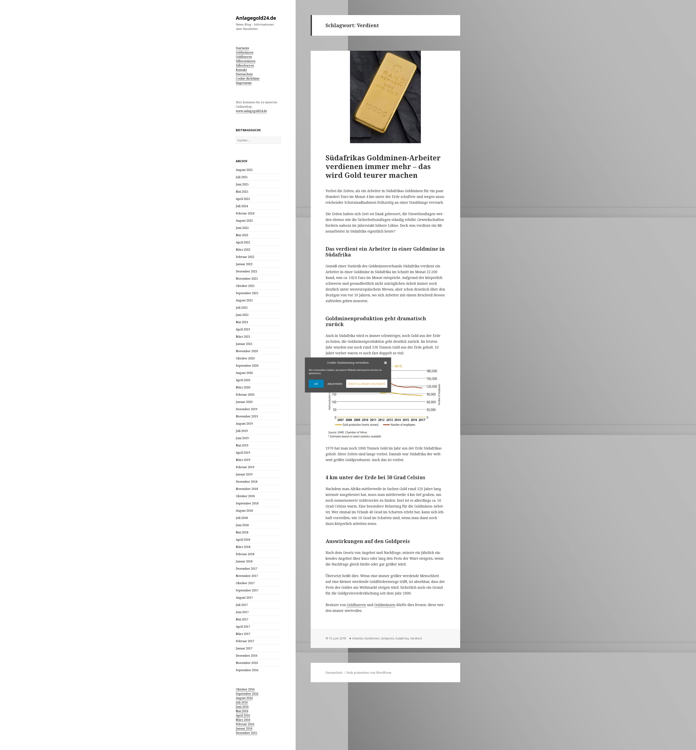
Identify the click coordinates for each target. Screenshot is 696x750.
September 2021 (247, 293)
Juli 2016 (242, 702)
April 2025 (243, 199)
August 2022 (244, 221)
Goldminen (371, 638)
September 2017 (247, 590)
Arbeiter (357, 638)
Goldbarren (244, 57)
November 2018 (247, 489)
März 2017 (243, 634)
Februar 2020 (245, 395)
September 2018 (247, 503)
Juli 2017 (242, 605)
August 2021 (244, 300)
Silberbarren (245, 65)
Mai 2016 (242, 711)
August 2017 (244, 598)
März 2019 (243, 460)
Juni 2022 (242, 228)
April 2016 (243, 715)
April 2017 (243, 627)
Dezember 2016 (246, 656)
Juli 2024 (242, 206)
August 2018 (244, 511)
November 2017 (247, 576)
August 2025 (244, 170)
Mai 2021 (242, 322)
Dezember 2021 (246, 271)
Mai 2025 (242, 192)
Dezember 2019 (246, 409)
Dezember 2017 (246, 569)
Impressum (244, 83)
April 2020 (243, 380)
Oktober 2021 (245, 286)
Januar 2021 (244, 344)
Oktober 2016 (245, 689)
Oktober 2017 (245, 583)
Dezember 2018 (246, 482)
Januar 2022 (244, 264)
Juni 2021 (242, 315)
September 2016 (247, 670)
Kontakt (241, 70)
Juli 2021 (242, 308)
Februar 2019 (245, 467)
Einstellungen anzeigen (366, 384)
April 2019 (243, 453)
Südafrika (402, 638)
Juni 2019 (242, 438)
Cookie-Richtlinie (248, 78)
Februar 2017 (245, 641)
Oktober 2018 (245, 496)
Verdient (416, 638)
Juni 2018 (242, 525)
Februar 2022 (245, 257)
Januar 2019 (244, 474)
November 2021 (247, 279)
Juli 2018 (242, 518)
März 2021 (243, 337)
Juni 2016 (242, 707)
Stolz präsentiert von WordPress (368, 673)
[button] (385, 362)
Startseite (242, 48)
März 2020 (243, 387)
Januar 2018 (244, 561)
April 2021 (243, 329)
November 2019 (247, 416)
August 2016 (244, 698)
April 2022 (243, 242)
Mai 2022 (242, 235)
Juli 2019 (242, 431)
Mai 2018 (242, 532)
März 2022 (243, 250)
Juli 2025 (242, 177)
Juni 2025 (242, 184)
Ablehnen (335, 384)
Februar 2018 (245, 554)
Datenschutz (244, 74)
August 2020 (244, 373)
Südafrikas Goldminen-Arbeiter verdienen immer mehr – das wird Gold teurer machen (383, 166)
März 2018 (243, 547)
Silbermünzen (245, 61)
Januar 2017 (244, 648)
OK (316, 384)
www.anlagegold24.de (251, 111)
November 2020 (247, 351)
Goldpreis (387, 638)
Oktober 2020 (245, 358)
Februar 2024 (245, 213)
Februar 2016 (245, 724)
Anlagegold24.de (256, 17)
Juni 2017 (242, 612)
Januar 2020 (244, 402)
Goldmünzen (244, 52)
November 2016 (247, 663)
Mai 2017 (242, 619)
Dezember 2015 (246, 733)
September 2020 (247, 366)
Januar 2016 (244, 728)
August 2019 (244, 424)
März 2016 (243, 720)
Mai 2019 (242, 445)
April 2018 (243, 540)
